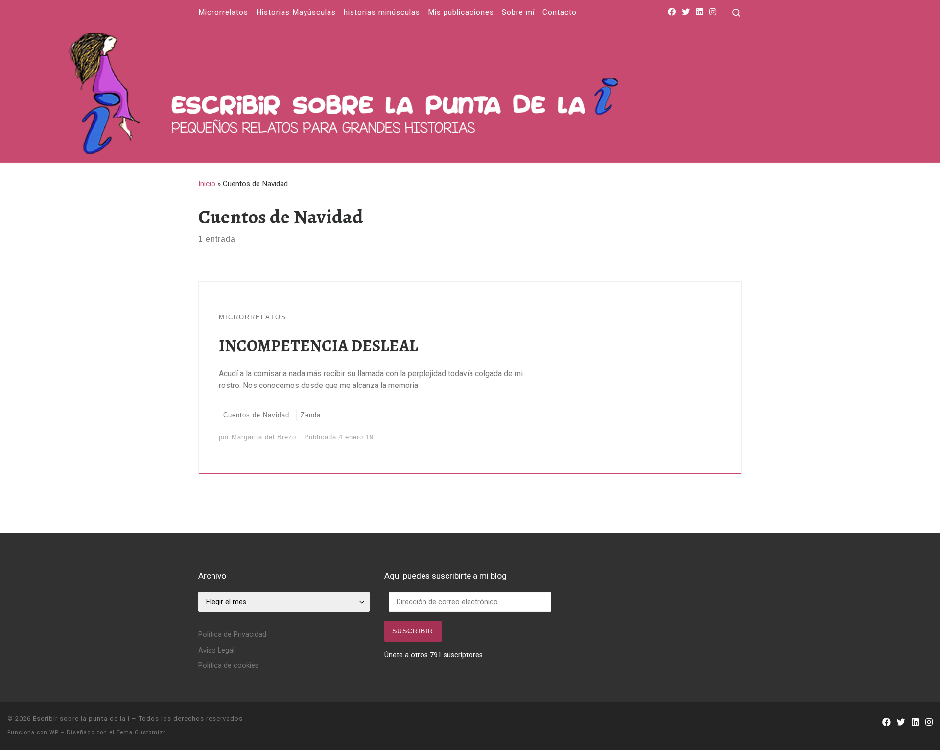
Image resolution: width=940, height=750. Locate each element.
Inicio (206, 183)
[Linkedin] (699, 12)
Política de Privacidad (232, 634)
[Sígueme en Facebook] (672, 12)
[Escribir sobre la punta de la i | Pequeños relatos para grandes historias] (457, 91)
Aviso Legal (216, 650)
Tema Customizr (141, 732)
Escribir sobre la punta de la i (81, 718)
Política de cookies (228, 665)
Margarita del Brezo (264, 437)
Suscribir (412, 631)
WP (54, 732)
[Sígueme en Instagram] (712, 12)
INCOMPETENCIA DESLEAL (318, 346)
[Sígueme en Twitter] (686, 12)
